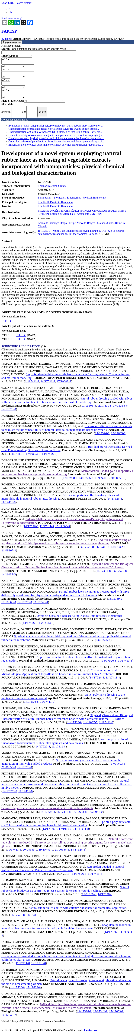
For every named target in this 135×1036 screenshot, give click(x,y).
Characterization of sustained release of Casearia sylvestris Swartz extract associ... (53, 128)
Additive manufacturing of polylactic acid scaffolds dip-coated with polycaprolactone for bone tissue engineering (66, 541)
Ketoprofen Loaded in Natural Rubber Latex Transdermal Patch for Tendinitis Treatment (62, 868)
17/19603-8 (64, 381)
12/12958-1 (70, 478)
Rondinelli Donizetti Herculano (55, 202)
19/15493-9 (46, 849)
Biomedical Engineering (67, 197)
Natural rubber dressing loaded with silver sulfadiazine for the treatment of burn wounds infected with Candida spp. (66, 400)
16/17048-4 (40, 602)
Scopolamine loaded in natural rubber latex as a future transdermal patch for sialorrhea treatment (66, 926)
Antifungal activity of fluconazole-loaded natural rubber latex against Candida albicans (64, 741)
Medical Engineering (94, 197)
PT (10, 8)
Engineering (44, 197)
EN (10, 12)
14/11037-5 (8, 574)
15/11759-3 (115, 598)
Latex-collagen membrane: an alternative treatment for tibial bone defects (47, 808)
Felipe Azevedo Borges (82, 222)
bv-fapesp (6, 38)
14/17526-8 (48, 381)
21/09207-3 (8, 550)
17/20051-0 (95, 811)
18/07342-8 (118, 547)
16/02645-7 (8, 1015)
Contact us (90, 1030)
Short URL (7, 2)
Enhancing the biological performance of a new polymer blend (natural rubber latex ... (56, 144)
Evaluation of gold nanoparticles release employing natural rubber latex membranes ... (55, 125)
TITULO (7, 321)
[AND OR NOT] (5, 59)
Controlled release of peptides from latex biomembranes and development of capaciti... (56, 141)
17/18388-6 (120, 405)
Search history (23, 2)
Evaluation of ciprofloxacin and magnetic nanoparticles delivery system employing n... (56, 135)
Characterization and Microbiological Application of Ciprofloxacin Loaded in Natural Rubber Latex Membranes (59, 672)
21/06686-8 (62, 849)
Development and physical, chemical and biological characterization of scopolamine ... (56, 138)
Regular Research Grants (52, 185)
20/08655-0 (118, 478)
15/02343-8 (46, 622)
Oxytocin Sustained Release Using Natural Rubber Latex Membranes (80, 615)
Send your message (12, 18)
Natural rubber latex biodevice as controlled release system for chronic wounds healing (65, 888)
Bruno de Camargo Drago (52, 222)
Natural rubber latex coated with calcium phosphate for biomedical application (77, 907)
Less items (20, 316)
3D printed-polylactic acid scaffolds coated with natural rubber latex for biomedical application (66, 823)
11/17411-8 (32, 381)
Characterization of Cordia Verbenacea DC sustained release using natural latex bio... (55, 131)
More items (8, 316)
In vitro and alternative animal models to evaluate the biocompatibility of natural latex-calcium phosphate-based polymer (66, 428)
